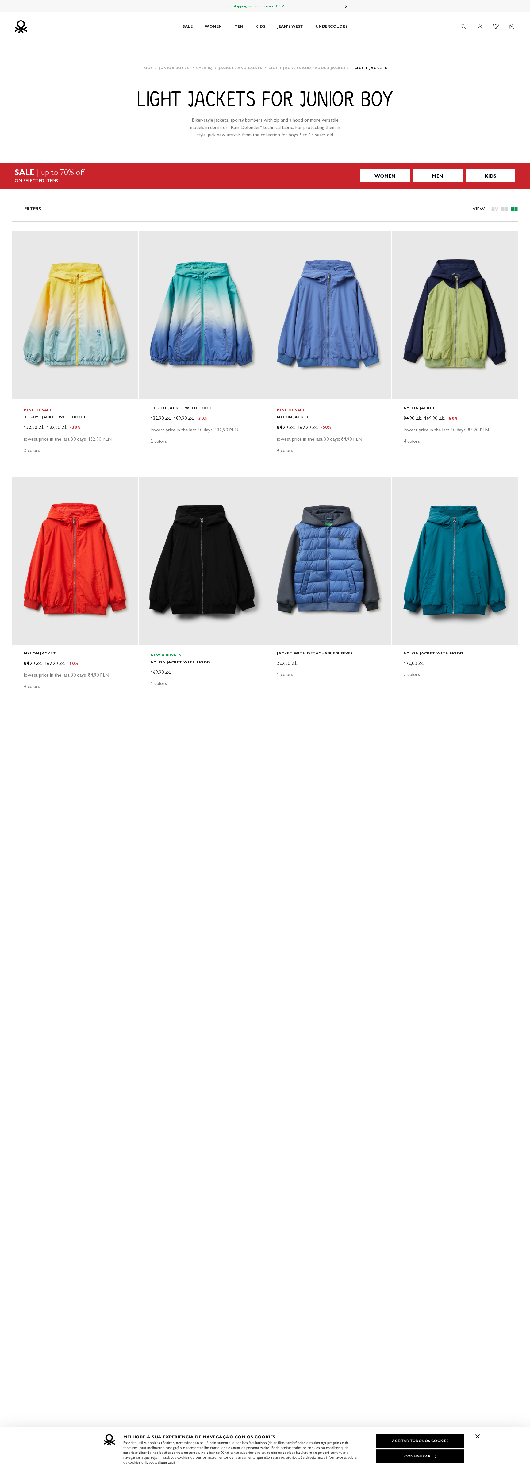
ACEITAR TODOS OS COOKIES (420, 1441)
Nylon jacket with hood (180, 662)
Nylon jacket (293, 417)
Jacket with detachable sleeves (314, 653)
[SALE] (265, 176)
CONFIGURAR (417, 1456)
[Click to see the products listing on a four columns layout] (504, 209)
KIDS (260, 26)
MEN (239, 26)
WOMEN (213, 26)
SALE (188, 26)
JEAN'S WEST (290, 26)
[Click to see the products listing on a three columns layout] (514, 209)
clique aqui (166, 1462)
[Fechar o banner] (477, 1436)
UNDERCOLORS (332, 26)
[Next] (346, 6)
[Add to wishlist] (22, 239)
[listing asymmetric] (494, 209)
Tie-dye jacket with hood (54, 417)
